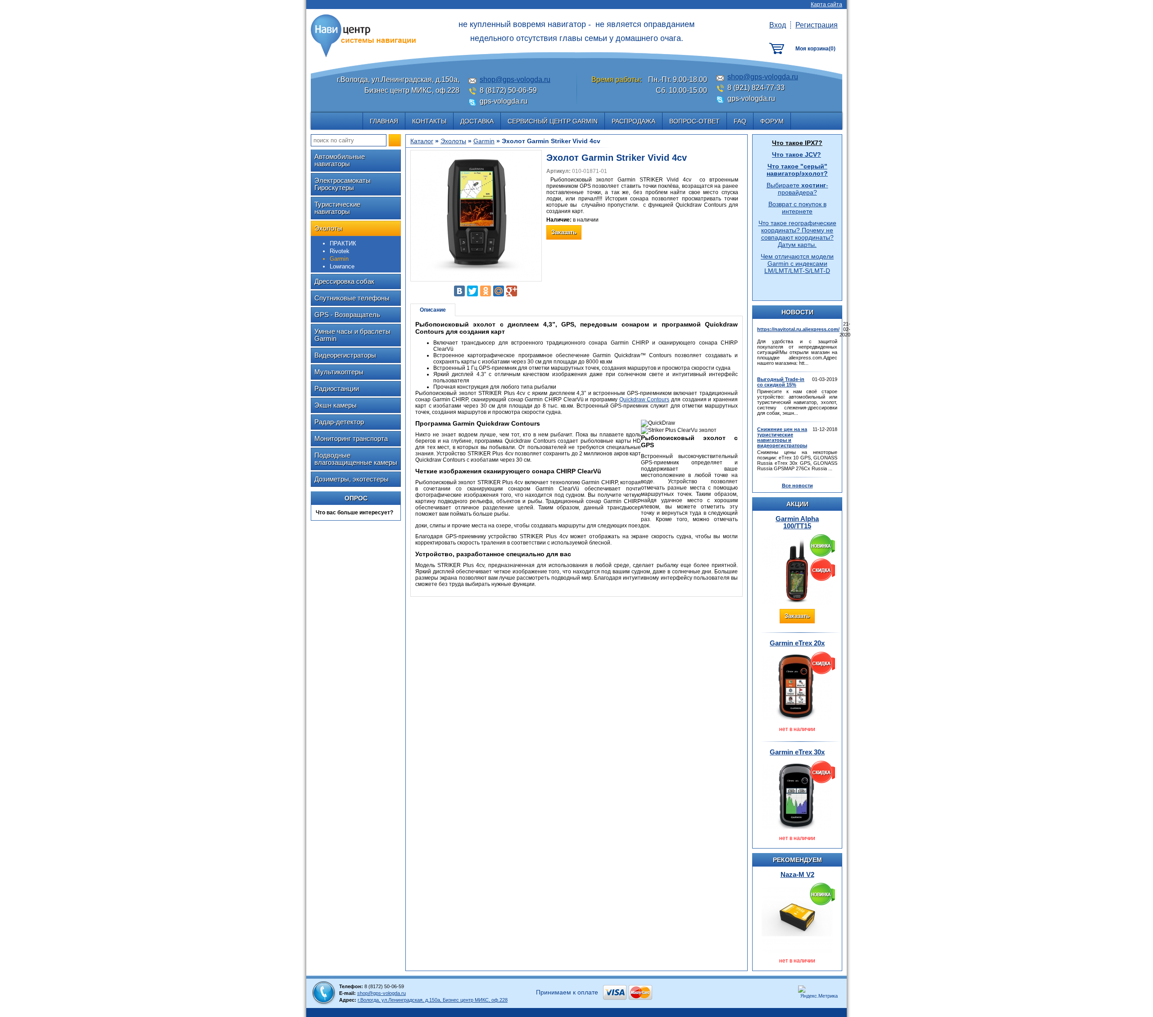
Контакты (429, 121)
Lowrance (342, 266)
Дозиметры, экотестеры (351, 479)
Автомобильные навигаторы (339, 160)
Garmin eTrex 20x (797, 643)
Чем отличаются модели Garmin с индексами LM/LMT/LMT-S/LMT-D (797, 263)
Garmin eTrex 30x (797, 752)
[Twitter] (472, 291)
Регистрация (816, 25)
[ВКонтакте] (459, 291)
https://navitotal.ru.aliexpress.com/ (798, 329)
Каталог (421, 141)
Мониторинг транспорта (351, 438)
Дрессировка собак (344, 281)
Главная (384, 121)
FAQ (740, 121)
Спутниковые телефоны (352, 298)
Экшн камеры (335, 405)
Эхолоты (328, 228)
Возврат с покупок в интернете (797, 207)
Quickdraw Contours (644, 399)
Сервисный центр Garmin (553, 121)
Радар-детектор (339, 422)
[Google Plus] (511, 291)
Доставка (477, 121)
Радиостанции (336, 388)
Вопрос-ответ (694, 121)
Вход (777, 25)
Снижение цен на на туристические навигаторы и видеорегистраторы (782, 437)
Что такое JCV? (796, 154)
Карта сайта (826, 4)
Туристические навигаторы (337, 207)
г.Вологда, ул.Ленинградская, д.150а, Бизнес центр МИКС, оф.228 (433, 1000)
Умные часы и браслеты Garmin (352, 334)
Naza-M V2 (797, 874)
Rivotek (340, 251)
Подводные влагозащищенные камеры (355, 458)
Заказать (797, 616)
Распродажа (633, 121)
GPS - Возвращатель (347, 314)
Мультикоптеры (338, 372)
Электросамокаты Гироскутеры (342, 184)
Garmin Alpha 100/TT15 (797, 522)
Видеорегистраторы (345, 355)
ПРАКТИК (343, 243)
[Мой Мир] (498, 291)
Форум (772, 121)
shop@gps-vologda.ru (515, 79)
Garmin (484, 141)
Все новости (797, 485)
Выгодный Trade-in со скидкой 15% (780, 382)
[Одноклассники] (485, 291)
